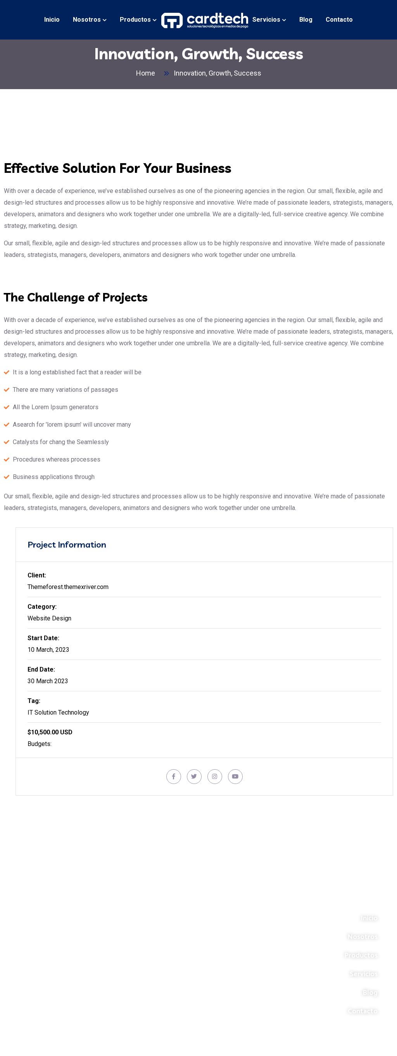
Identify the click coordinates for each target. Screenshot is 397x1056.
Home (147, 73)
